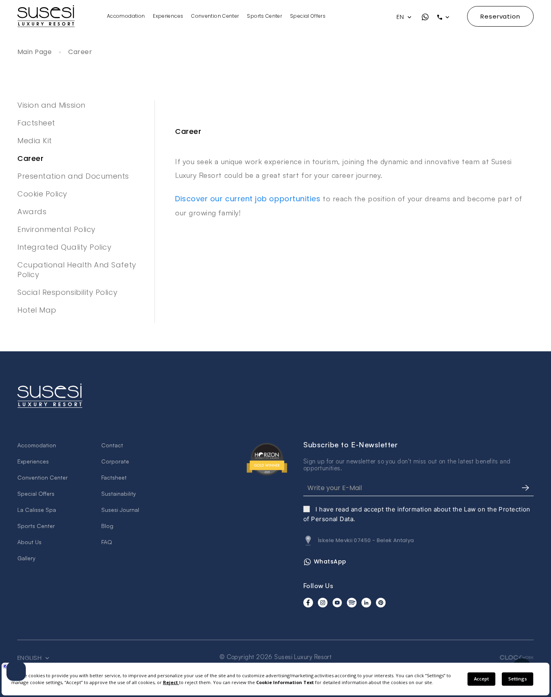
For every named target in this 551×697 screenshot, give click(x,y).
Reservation (500, 16)
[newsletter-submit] (526, 488)
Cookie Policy (42, 194)
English (30, 658)
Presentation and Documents (73, 176)
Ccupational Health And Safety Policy (76, 270)
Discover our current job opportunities (248, 199)
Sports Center (264, 16)
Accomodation (126, 16)
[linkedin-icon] (366, 602)
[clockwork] (517, 657)
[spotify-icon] (352, 602)
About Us (29, 541)
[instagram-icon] (323, 602)
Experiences (168, 16)
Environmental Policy (56, 229)
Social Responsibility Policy (67, 292)
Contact (112, 445)
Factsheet (36, 123)
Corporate (115, 461)
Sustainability (118, 493)
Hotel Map (36, 310)
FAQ (106, 541)
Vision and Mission (51, 105)
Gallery (26, 558)
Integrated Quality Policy (64, 247)
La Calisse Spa (36, 509)
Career (80, 52)
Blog (107, 525)
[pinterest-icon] (381, 602)
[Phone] (448, 17)
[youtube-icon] (337, 602)
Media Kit (34, 141)
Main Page (34, 52)
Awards (31, 212)
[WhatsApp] (425, 17)
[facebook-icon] (308, 602)
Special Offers (308, 16)
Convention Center (215, 16)
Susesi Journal (120, 509)
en (401, 17)
